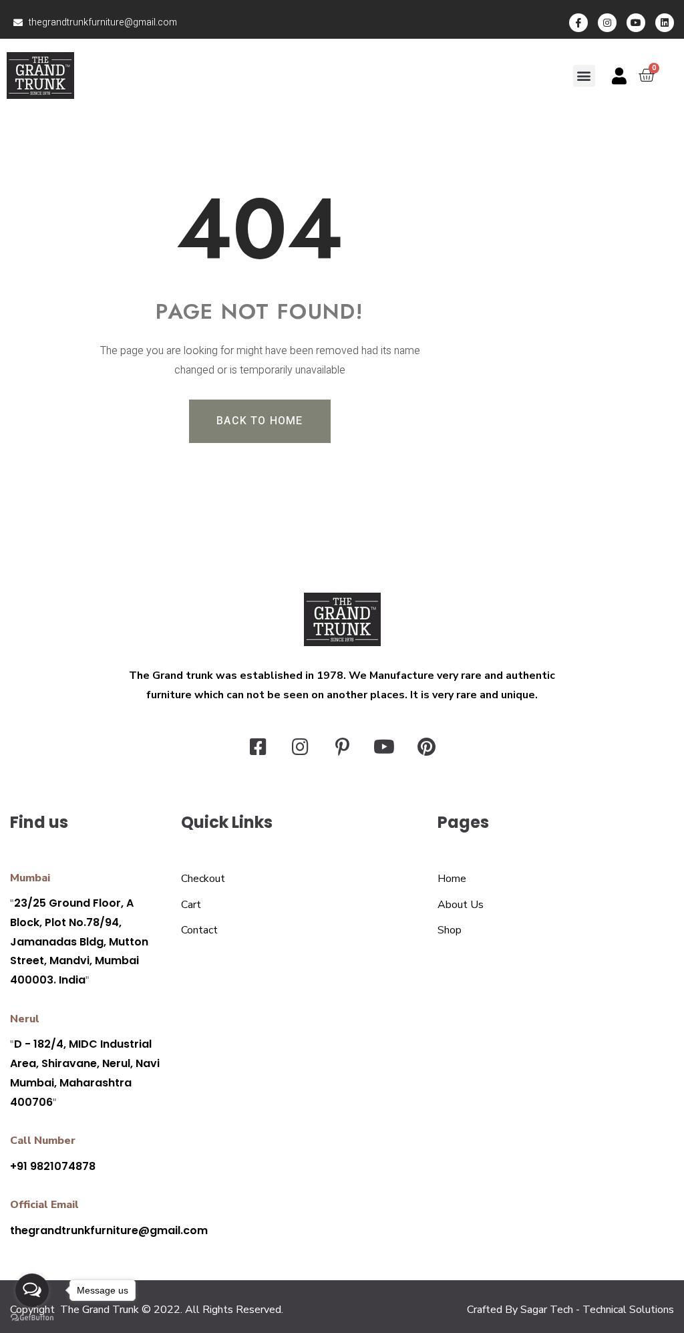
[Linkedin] (664, 22)
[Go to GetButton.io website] (32, 1318)
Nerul (24, 1019)
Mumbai (30, 878)
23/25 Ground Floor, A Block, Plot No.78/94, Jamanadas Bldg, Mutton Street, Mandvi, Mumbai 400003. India (79, 941)
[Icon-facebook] (578, 22)
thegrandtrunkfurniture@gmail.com (109, 1230)
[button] (584, 76)
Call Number (42, 1140)
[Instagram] (607, 22)
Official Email (44, 1204)
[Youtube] (636, 22)
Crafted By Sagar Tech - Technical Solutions (570, 1309)
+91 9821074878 (53, 1166)
